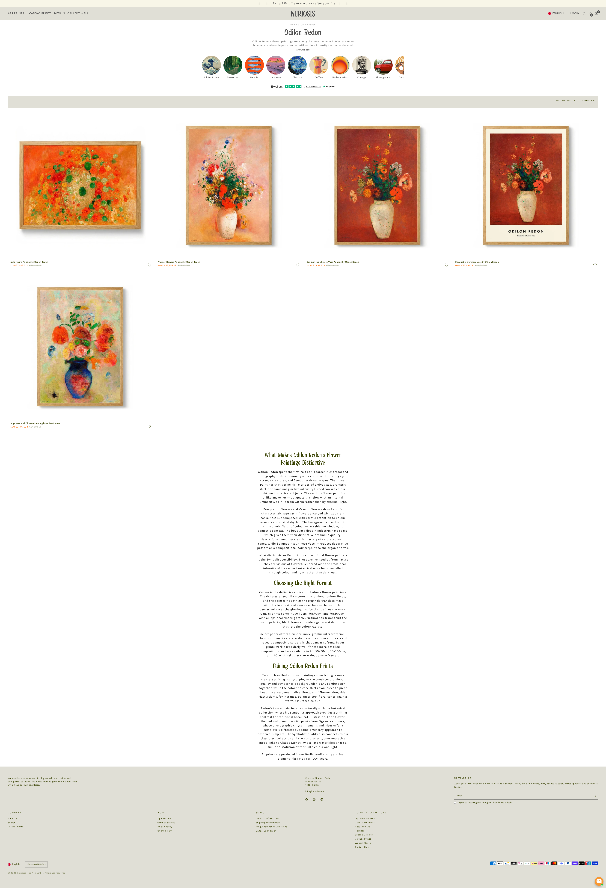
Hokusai (359, 830)
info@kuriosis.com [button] (314, 791)
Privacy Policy (164, 826)
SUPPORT (262, 813)
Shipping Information (268, 822)
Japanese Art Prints (366, 818)
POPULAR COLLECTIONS (370, 813)
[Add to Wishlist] (149, 265)
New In (59, 13)
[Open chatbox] (599, 881)
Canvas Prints (40, 13)
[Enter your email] (595, 795)
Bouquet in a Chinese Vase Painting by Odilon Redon (333, 262)
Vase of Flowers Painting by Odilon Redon (179, 262)
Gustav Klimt (362, 847)
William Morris (363, 843)
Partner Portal (16, 826)
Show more (303, 50)
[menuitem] (18, 13)
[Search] (584, 13)
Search (12, 822)
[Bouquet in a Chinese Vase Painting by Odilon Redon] (377, 185)
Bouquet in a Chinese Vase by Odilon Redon (477, 262)
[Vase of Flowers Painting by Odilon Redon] (229, 185)
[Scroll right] (401, 68)
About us (13, 818)
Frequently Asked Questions (271, 826)
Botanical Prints (364, 834)
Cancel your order (266, 830)
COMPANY (14, 813)
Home (293, 24)
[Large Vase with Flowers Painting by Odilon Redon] (80, 346)
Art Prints (16, 13)
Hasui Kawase (362, 826)
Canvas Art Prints (365, 822)
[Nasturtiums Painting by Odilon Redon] (80, 185)
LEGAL (161, 813)
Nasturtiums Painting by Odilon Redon (28, 262)
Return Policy (164, 830)
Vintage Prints (363, 839)
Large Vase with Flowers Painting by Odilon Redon (34, 423)
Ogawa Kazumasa (331, 721)
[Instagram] (316, 799)
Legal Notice (164, 818)
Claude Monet (290, 743)
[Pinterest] (324, 799)
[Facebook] (308, 799)
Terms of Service (166, 822)
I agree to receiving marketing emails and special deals (484, 802)
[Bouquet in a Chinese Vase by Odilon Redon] (526, 185)
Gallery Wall (78, 13)
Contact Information (267, 818)
